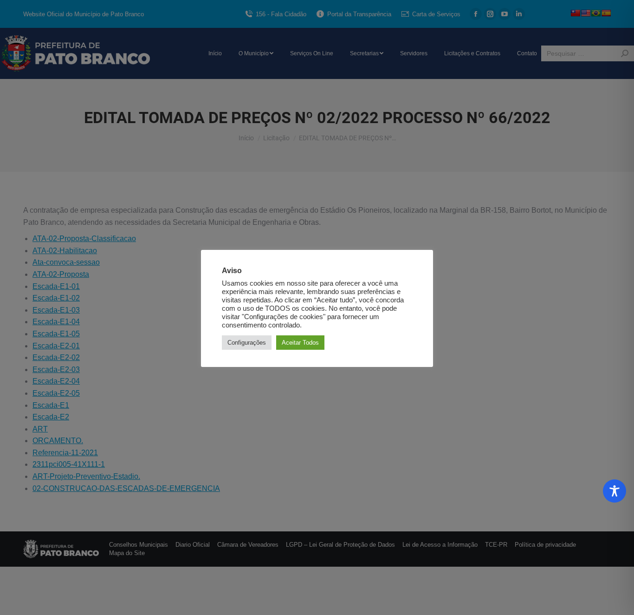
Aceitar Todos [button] (300, 342)
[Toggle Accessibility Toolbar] (614, 491)
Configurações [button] (246, 342)
